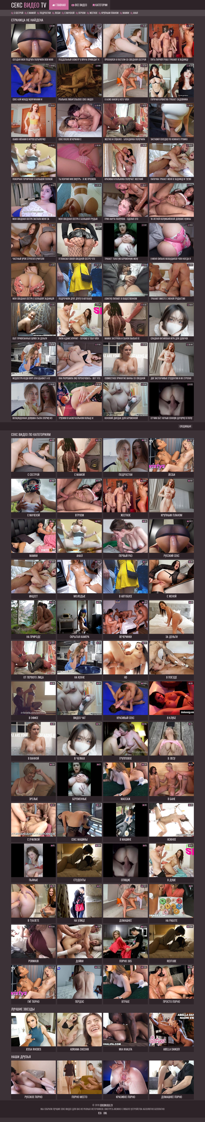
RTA (100, 1113)
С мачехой (69, 13)
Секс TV (28, 5)
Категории (101, 5)
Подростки (45, 13)
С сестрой (18, 13)
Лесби (57, 13)
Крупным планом (110, 13)
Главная (60, 5)
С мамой (31, 13)
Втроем (81, 13)
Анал (135, 13)
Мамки (125, 13)
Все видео (80, 5)
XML (105, 1113)
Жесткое (93, 13)
